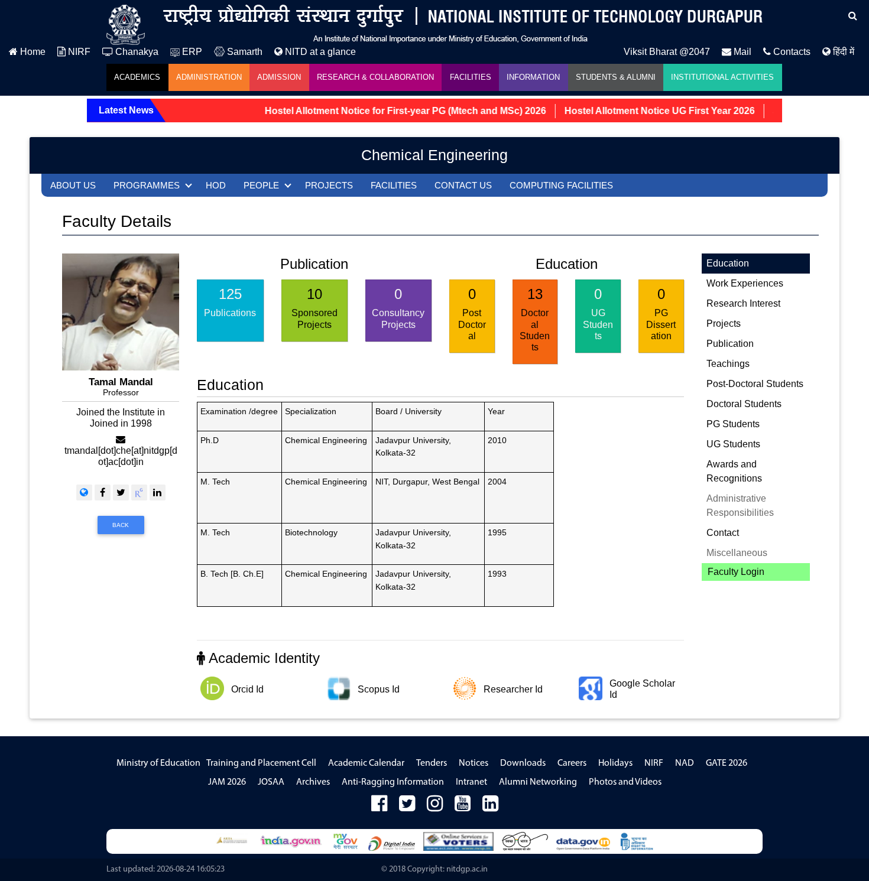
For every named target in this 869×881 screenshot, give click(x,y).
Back (120, 525)
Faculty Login (736, 572)
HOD (216, 185)
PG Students (733, 424)
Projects (329, 185)
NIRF (78, 52)
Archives (313, 782)
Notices (473, 763)
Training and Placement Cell (261, 763)
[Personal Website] (84, 492)
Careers (571, 763)
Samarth (243, 52)
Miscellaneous (736, 553)
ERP (191, 52)
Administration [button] (209, 77)
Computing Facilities (561, 185)
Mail (741, 52)
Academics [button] (137, 77)
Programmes (147, 185)
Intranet (471, 782)
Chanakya (135, 52)
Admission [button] (279, 77)
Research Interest (743, 303)
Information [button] (533, 77)
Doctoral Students (744, 404)
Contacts (790, 52)
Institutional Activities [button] (722, 77)
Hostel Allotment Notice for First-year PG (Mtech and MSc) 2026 (390, 111)
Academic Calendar (366, 763)
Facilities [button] (470, 77)
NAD (684, 763)
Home (32, 52)
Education (727, 263)
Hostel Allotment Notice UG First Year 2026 (645, 111)
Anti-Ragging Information (393, 782)
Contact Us (463, 185)
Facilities (394, 185)
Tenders (431, 763)
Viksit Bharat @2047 (667, 52)
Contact (722, 533)
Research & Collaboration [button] (375, 77)
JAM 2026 (227, 782)
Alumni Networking (538, 782)
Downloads (523, 763)
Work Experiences (744, 283)
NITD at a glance (319, 52)
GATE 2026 (726, 763)
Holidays (615, 763)
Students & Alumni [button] (616, 77)
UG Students (733, 444)
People (261, 185)
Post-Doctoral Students (754, 384)
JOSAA (271, 782)
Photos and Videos (625, 782)
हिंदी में (842, 52)
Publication (730, 344)
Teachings (728, 364)
